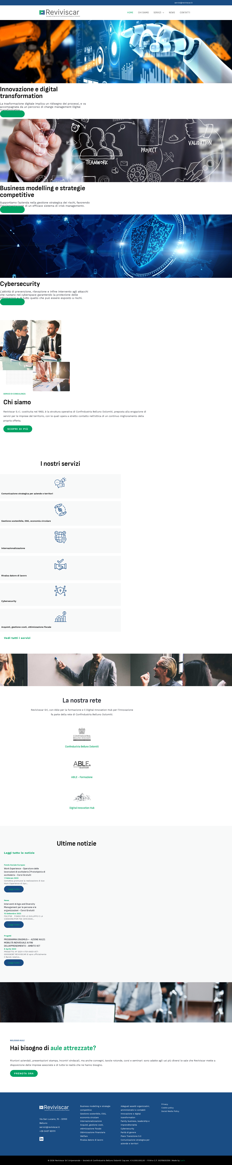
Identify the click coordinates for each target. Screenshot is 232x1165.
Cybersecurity (127, 1128)
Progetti (7, 936)
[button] (162, 12)
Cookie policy (167, 1108)
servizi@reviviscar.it (184, 3)
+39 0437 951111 (47, 1131)
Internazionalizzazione (91, 1121)
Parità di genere (128, 1132)
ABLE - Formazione (82, 777)
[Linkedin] (41, 1139)
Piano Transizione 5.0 (131, 1136)
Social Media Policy (170, 1111)
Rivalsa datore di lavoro (91, 1140)
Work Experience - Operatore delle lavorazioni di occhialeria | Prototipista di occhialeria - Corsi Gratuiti (24, 871)
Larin (182, 1160)
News (6, 900)
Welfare (84, 1136)
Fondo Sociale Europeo (14, 865)
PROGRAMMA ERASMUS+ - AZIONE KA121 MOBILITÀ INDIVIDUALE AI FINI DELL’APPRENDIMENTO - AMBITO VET (24, 942)
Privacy (164, 1104)
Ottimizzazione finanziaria (92, 1132)
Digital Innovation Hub (81, 808)
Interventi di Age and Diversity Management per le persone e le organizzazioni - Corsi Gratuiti (20, 907)
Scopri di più (12, 113)
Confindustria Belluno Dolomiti (82, 746)
